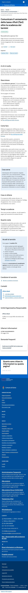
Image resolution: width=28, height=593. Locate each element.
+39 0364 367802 (9, 294)
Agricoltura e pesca (6, 424)
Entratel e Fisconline (10, 260)
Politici (3, 402)
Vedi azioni (12, 47)
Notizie (3, 414)
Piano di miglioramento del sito (8, 582)
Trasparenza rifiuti (7, 499)
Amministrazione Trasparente (11, 472)
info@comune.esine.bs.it (9, 531)
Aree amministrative (7, 398)
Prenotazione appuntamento (8, 579)
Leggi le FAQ (4, 573)
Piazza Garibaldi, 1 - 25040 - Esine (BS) (14, 518)
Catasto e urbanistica (7, 436)
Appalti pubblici (5, 431)
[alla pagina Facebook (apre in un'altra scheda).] (2, 544)
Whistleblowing (7, 509)
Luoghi (3, 464)
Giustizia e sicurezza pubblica (9, 443)
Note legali (4, 564)
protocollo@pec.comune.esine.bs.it (12, 533)
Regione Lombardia (6, 2)
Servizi (7, 10)
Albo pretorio (6, 481)
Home (2, 10)
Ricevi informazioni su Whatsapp (12, 547)
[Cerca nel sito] (25, 5)
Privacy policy (4, 567)
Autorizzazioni (5, 433)
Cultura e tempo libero (7, 438)
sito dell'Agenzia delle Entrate (11, 120)
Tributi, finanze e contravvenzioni (9, 11)
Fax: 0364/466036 (8, 523)
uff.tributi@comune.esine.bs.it (13, 296)
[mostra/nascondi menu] (2, 5)
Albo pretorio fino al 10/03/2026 (12, 490)
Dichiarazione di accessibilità (8, 570)
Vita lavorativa (5, 457)
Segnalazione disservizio (7, 576)
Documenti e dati (6, 407)
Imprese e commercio (7, 445)
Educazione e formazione (8, 440)
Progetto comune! (7, 554)
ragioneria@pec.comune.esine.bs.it (14, 297)
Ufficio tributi (6, 291)
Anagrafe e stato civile (7, 428)
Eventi (3, 466)
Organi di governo (6, 395)
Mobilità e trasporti (6, 447)
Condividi (5, 47)
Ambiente (4, 426)
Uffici (3, 400)
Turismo (4, 455)
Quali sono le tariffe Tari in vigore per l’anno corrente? (12, 347)
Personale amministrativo (8, 405)
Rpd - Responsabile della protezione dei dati (13, 537)
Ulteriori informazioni (6, 591)
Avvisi (3, 417)
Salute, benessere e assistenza (9, 450)
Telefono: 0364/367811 (9, 521)
